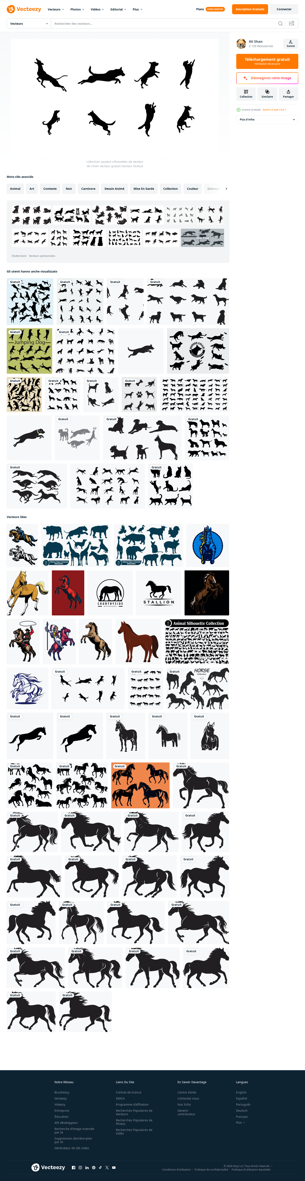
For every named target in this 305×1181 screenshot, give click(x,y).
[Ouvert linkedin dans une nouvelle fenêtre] (87, 1167)
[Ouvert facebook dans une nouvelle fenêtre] (73, 1167)
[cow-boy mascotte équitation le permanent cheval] (23, 641)
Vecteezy (61, 1098)
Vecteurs (54, 9)
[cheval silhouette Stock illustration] (30, 785)
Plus (136, 9)
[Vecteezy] (24, 9)
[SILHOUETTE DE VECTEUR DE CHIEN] (139, 394)
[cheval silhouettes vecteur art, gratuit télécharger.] (140, 785)
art (32, 189)
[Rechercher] (280, 23)
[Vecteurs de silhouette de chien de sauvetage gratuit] (125, 301)
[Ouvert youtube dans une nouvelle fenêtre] (114, 1167)
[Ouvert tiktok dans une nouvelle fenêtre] (100, 1167)
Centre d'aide (187, 1092)
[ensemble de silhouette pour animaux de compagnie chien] (77, 437)
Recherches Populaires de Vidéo (134, 1131)
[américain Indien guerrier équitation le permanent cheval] (59, 641)
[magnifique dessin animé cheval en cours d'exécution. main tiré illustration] (27, 592)
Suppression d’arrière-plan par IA (73, 1140)
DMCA (120, 1098)
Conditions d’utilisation (176, 1169)
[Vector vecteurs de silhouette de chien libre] (142, 437)
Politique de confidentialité (211, 1169)
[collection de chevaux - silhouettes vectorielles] (197, 688)
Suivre (291, 46)
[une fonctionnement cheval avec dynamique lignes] (27, 688)
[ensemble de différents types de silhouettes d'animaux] (197, 641)
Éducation (62, 1117)
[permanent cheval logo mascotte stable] (206, 592)
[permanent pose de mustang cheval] (68, 592)
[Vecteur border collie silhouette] (198, 351)
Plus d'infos (247, 119)
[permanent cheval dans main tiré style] (95, 641)
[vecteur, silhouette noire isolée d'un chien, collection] (85, 351)
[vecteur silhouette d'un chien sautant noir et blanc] (141, 351)
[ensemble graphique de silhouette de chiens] (29, 351)
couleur (192, 189)
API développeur (66, 1123)
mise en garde (144, 189)
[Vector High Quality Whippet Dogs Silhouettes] (37, 486)
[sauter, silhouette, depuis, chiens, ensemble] (24, 394)
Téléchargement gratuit (267, 61)
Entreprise (62, 1111)
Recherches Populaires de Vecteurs (134, 1112)
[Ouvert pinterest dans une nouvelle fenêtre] (93, 1167)
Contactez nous (188, 1098)
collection (170, 189)
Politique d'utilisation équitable (251, 1169)
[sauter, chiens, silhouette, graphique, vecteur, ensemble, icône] (80, 301)
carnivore (88, 189)
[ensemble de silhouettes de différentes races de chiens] (62, 394)
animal (15, 189)
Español (241, 1098)
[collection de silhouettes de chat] (170, 486)
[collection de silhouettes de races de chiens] (207, 437)
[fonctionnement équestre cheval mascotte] (22, 545)
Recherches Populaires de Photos (134, 1122)
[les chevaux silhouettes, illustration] (145, 688)
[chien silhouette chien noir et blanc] (100, 394)
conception (216, 189)
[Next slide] (223, 189)
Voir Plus (202, 238)
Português (243, 1104)
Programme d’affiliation (132, 1104)
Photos (75, 9)
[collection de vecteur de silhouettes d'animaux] (75, 545)
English (241, 1092)
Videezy (60, 1104)
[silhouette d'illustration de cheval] (125, 736)
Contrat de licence (128, 1092)
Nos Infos (184, 1104)
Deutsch (242, 1111)
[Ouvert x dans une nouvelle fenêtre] (107, 1167)
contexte (50, 189)
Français (242, 1117)
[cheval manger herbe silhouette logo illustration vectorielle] (110, 592)
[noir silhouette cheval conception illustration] (201, 785)
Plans (200, 9)
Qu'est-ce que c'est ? (274, 109)
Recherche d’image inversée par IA (74, 1130)
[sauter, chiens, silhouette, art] (30, 301)
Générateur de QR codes (72, 1148)
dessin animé (114, 189)
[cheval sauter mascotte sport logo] (207, 545)
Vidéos (95, 9)
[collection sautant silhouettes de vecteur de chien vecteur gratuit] (88, 688)
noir (69, 189)
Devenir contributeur (186, 1112)
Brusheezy (62, 1092)
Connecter (284, 9)
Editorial (116, 9)
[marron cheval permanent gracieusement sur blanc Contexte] (138, 641)
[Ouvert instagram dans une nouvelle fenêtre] (80, 1167)
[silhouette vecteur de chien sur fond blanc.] (194, 394)
